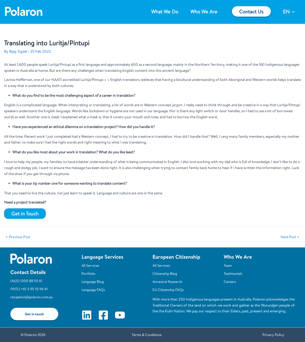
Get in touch (34, 314)
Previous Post (18, 237)
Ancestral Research (167, 281)
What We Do (164, 11)
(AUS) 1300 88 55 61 (26, 280)
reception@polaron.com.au (31, 297)
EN (286, 11)
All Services (90, 265)
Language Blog (93, 281)
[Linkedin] (87, 315)
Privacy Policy (273, 334)
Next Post (290, 237)
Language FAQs (93, 289)
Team (228, 265)
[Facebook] (103, 315)
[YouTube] (120, 315)
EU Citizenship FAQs (168, 289)
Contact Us (251, 11)
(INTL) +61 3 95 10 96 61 (29, 288)
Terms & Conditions (147, 334)
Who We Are (203, 11)
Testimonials (233, 273)
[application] (292, 11)
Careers (230, 281)
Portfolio (88, 273)
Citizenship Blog (164, 273)
